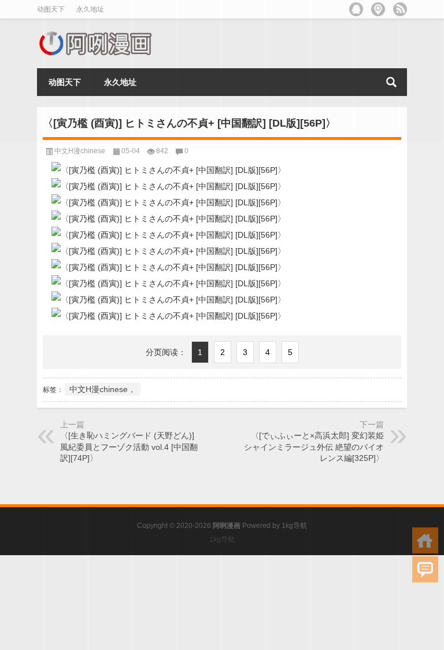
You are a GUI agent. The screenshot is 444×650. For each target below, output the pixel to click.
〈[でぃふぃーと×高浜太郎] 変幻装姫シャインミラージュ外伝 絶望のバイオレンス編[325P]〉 (314, 447)
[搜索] (391, 82)
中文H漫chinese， (102, 389)
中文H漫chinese (79, 151)
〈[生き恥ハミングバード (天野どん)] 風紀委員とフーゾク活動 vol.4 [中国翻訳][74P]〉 (129, 447)
